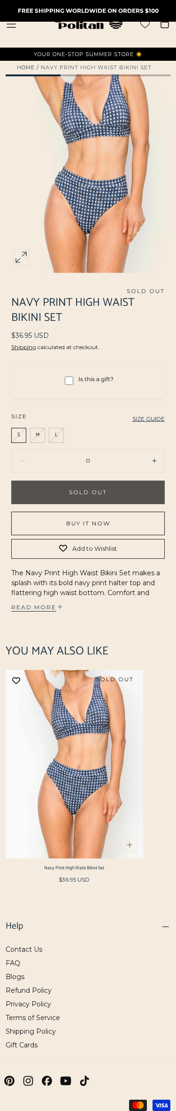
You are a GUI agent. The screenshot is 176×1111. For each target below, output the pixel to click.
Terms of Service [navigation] (33, 1017)
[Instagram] (28, 1080)
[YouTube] (65, 1080)
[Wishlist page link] (145, 24)
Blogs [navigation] (15, 976)
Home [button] (26, 67)
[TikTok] (84, 1080)
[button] (11, 24)
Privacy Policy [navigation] (28, 1004)
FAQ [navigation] (13, 963)
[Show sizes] (130, 845)
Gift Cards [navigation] (22, 1045)
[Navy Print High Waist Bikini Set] (74, 764)
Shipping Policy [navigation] (31, 1031)
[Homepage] (88, 24)
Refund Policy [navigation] (29, 990)
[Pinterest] (9, 1080)
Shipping (23, 347)
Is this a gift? (96, 379)
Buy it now (88, 523)
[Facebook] (46, 1080)
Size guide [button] (148, 418)
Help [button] (14, 926)
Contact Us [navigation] (24, 949)
